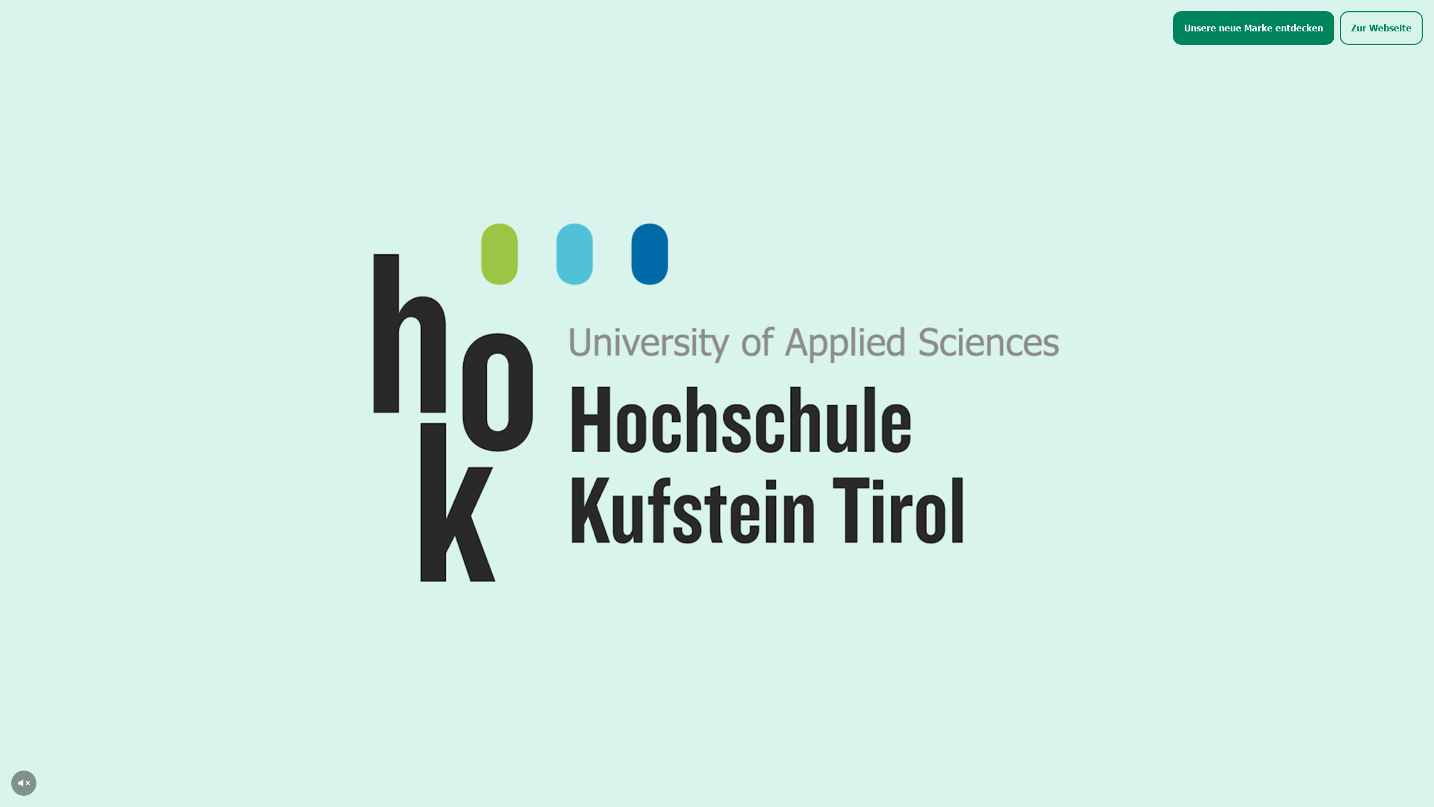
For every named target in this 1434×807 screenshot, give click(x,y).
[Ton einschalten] (23, 783)
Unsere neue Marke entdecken (1253, 27)
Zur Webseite (1381, 27)
